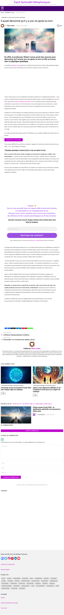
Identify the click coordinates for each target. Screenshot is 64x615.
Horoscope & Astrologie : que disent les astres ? (13, 385)
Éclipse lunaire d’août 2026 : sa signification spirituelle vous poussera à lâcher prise (46, 409)
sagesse (52, 583)
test (33, 586)
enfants (17, 580)
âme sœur (14, 588)
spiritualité (17, 586)
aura (32, 578)
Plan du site (4, 608)
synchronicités (25, 586)
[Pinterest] (24, 328)
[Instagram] (9, 558)
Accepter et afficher (13, 139)
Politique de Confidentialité (8, 564)
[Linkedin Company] (15, 558)
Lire (3, 393)
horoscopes (45, 580)
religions (45, 583)
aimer (3, 578)
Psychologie (30, 583)
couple (4, 580)
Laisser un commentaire (32, 430)
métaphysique (54, 580)
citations (47, 578)
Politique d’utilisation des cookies (9, 603)
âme (58, 586)
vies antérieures (40, 586)
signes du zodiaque (7, 586)
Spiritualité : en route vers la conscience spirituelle (32, 404)
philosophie (14, 583)
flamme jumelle (26, 580)
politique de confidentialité (36, 240)
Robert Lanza (16, 65)
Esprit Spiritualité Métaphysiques (32, 2)
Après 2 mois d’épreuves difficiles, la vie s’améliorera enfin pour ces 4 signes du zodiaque (47, 389)
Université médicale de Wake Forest (24, 101)
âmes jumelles (5, 588)
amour (9, 578)
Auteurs (3, 597)
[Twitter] (5, 558)
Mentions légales (5, 569)
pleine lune (22, 583)
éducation (22, 588)
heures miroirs (35, 580)
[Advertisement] (32, 82)
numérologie (5, 583)
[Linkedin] (19, 328)
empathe (11, 580)
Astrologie (25, 578)
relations (38, 583)
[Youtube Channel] (18, 558)
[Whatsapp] (30, 328)
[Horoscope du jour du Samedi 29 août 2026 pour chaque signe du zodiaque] (16, 375)
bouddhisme (39, 578)
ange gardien (17, 578)
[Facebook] (7, 328)
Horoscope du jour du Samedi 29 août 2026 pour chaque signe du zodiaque (16, 389)
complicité (54, 578)
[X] (13, 328)
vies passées (51, 586)
